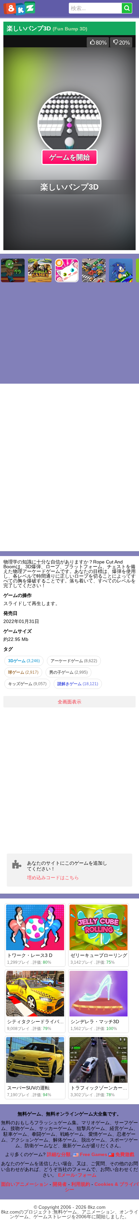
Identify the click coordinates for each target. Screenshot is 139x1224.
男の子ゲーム (68, 672)
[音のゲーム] (121, 270)
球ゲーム (23, 672)
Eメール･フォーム (77, 1175)
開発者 (60, 1184)
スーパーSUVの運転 (28, 1087)
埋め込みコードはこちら (53, 877)
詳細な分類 (59, 1154)
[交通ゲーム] (94, 270)
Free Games (93, 1154)
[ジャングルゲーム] (40, 270)
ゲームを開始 (69, 157)
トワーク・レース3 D (29, 955)
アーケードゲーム (74, 660)
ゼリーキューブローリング (99, 955)
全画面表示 (69, 701)
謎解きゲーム (77, 683)
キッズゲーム (27, 683)
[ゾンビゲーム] (13, 270)
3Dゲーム (24, 660)
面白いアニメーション (24, 1184)
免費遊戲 (124, 1154)
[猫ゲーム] (67, 270)
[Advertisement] (69, 780)
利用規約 (80, 1184)
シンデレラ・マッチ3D (95, 1021)
